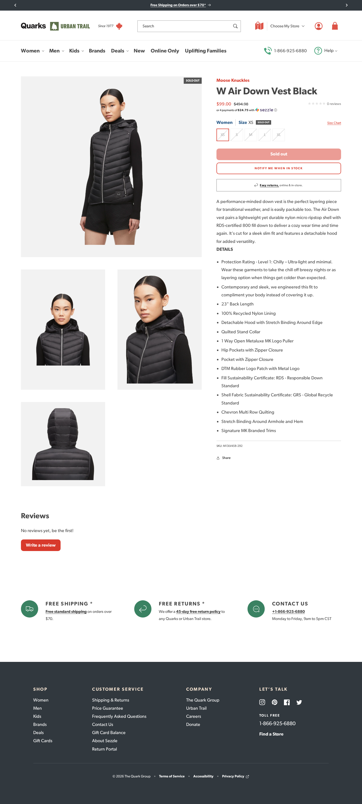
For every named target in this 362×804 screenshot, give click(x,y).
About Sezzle (104, 740)
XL (281, 136)
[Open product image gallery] (111, 166)
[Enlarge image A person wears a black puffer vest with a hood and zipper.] (159, 329)
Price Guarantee (107, 708)
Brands (40, 724)
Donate (193, 724)
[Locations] (259, 26)
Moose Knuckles (232, 80)
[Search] (235, 26)
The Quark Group (202, 700)
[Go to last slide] (15, 5)
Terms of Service (172, 776)
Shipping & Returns (110, 700)
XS (225, 136)
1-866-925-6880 (290, 50)
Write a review (41, 545)
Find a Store (271, 734)
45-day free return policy (198, 611)
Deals (38, 732)
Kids (37, 716)
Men (37, 708)
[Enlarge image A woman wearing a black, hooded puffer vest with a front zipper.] (63, 329)
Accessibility (203, 776)
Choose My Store (284, 26)
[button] (335, 26)
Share (226, 458)
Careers (193, 716)
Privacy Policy (233, 776)
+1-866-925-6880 (288, 611)
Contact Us (102, 724)
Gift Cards (42, 740)
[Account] (318, 26)
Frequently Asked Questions (119, 716)
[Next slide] (346, 5)
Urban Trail (196, 708)
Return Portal (104, 749)
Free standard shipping (66, 611)
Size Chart (334, 123)
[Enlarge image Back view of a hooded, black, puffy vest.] (63, 444)
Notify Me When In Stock (279, 168)
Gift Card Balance (109, 732)
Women (41, 700)
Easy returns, (269, 185)
